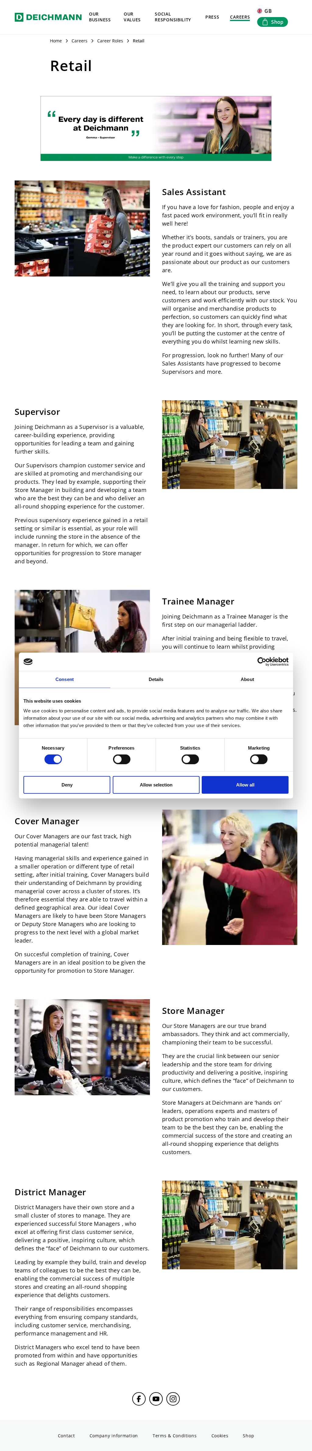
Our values (132, 17)
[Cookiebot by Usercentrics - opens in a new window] (262, 661)
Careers (240, 17)
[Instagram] (173, 1399)
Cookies (220, 1436)
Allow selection (156, 784)
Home (56, 41)
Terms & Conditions (175, 1436)
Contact (66, 1436)
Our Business (100, 17)
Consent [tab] (64, 679)
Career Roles (110, 41)
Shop (248, 1436)
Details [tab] (156, 679)
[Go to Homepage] (48, 17)
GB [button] (268, 11)
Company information (114, 1436)
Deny (67, 784)
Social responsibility (173, 17)
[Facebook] (139, 1399)
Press (212, 17)
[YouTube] (156, 1399)
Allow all (245, 784)
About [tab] (247, 679)
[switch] (121, 759)
